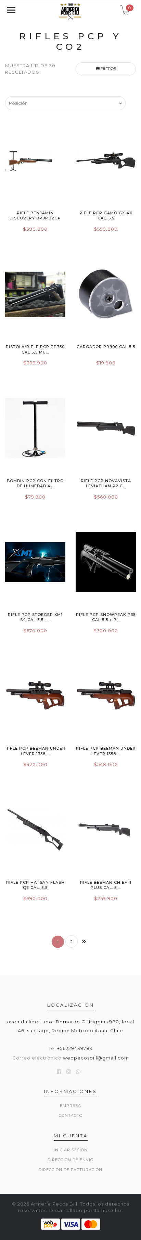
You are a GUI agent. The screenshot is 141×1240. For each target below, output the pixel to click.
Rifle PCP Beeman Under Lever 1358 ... (35, 751)
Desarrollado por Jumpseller (85, 1210)
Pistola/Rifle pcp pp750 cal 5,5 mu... (35, 349)
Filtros (108, 68)
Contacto (70, 1115)
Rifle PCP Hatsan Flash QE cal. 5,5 (35, 885)
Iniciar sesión (71, 1150)
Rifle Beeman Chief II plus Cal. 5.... (105, 885)
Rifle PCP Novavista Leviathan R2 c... (106, 483)
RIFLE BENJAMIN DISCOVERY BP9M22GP (35, 215)
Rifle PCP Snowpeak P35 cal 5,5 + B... (106, 617)
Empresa (70, 1105)
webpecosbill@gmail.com (96, 1058)
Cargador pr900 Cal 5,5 (106, 346)
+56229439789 (75, 1048)
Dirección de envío (70, 1159)
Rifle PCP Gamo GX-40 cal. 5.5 (105, 215)
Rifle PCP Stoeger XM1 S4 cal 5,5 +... (35, 617)
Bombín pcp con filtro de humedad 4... (35, 483)
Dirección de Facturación (70, 1169)
